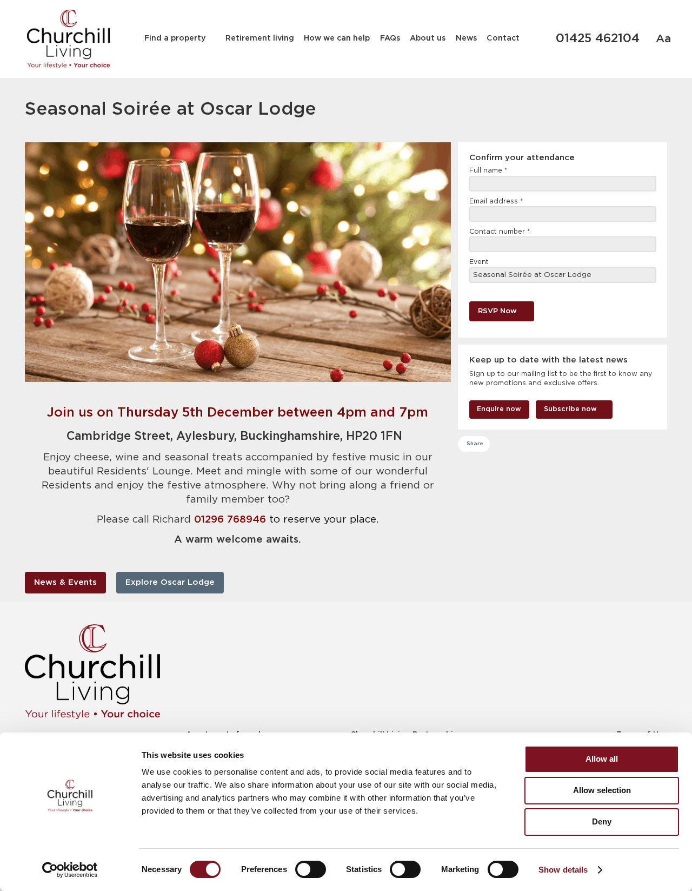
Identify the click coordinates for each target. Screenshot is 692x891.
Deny (601, 821)
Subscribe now (570, 409)
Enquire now (499, 409)
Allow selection (602, 790)
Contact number (499, 232)
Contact (503, 38)
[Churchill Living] (92, 671)
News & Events (65, 582)
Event (479, 262)
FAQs (390, 38)
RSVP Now (497, 311)
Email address (496, 201)
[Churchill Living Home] (68, 38)
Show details (563, 869)
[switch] (310, 869)
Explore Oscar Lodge (170, 582)
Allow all (601, 758)
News (466, 38)
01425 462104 (598, 39)
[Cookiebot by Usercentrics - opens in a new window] (70, 870)
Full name (488, 171)
